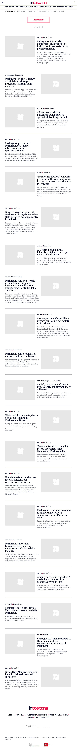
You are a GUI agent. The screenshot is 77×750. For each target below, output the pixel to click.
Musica (39, 173)
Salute (39, 37)
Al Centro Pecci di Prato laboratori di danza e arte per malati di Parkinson (53, 252)
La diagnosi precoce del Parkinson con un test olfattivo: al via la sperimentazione (17, 147)
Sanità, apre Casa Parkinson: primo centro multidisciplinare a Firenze (54, 387)
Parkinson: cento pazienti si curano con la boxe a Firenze (20, 355)
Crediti (40, 737)
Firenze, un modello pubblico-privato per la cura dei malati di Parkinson (53, 321)
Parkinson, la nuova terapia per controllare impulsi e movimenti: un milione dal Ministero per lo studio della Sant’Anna (20, 285)
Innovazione (9, 75)
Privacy (16, 737)
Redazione (47, 37)
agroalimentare (31, 11)
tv (66, 7)
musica (49, 7)
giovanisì (44, 11)
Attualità (40, 108)
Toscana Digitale (21, 11)
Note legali (9, 737)
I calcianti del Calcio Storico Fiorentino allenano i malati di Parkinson (21, 610)
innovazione (32, 7)
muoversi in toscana (54, 11)
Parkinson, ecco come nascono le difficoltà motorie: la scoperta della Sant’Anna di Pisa (54, 514)
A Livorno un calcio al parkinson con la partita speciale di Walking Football (52, 114)
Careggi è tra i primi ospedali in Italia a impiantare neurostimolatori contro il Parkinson (54, 642)
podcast (70, 7)
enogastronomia (22, 7)
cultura (13, 7)
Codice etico (33, 737)
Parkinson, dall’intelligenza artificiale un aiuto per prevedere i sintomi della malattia (20, 82)
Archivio (8, 739)
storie (58, 7)
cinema (39, 11)
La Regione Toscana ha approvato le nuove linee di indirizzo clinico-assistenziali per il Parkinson (53, 45)
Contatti (63, 737)
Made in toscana (41, 7)
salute (54, 7)
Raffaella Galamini (52, 380)
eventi (62, 11)
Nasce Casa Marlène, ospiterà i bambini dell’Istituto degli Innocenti (21, 674)
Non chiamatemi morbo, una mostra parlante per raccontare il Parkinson (20, 479)
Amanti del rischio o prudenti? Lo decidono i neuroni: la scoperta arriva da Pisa (53, 579)
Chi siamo (55, 737)
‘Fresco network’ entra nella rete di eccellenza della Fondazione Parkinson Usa (52, 449)
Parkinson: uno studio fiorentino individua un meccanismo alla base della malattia (20, 547)
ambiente (7, 7)
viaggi (63, 7)
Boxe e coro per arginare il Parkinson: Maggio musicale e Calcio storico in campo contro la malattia (21, 216)
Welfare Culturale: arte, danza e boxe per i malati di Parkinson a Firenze (21, 418)
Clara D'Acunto (17, 277)
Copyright (47, 737)
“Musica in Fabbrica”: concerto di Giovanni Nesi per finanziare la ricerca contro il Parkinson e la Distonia (54, 180)
